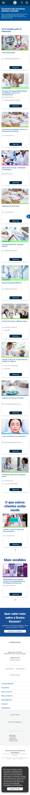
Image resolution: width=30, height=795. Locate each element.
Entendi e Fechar (15, 789)
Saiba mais (15, 67)
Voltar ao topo (16, 642)
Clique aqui (12, 735)
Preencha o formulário (15, 631)
